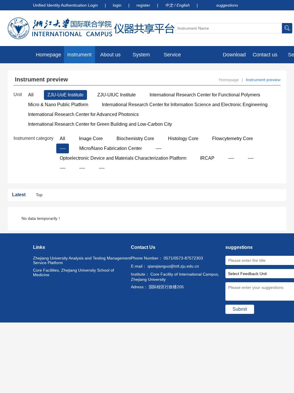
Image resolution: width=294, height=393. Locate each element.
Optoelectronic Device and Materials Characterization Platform (123, 158)
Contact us (265, 55)
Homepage (48, 55)
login (118, 5)
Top (39, 194)
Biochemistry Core (135, 138)
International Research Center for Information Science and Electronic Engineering (185, 104)
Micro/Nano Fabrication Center (110, 148)
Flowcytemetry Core (232, 138)
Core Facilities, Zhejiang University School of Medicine (73, 272)
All (31, 94)
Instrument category (33, 138)
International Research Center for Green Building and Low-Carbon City (100, 124)
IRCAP (207, 158)
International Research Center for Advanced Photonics (83, 114)
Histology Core (183, 138)
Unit (17, 94)
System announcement (141, 57)
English (184, 5)
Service (172, 55)
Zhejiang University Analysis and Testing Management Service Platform (82, 260)
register (143, 5)
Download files (234, 57)
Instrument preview (79, 57)
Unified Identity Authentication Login (65, 5)
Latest (19, 194)
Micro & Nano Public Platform (58, 104)
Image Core (91, 138)
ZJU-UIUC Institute (116, 94)
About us (110, 55)
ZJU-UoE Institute (65, 94)
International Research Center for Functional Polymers (205, 94)
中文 (169, 5)
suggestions (227, 5)
